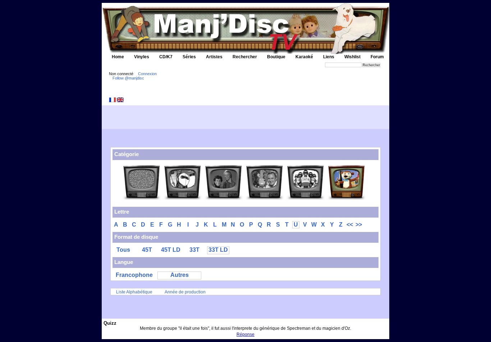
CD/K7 (166, 56)
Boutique (276, 56)
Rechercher (245, 56)
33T (194, 250)
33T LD (218, 250)
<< (350, 225)
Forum (377, 56)
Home (118, 56)
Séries (189, 56)
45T (147, 250)
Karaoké (304, 56)
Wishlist (352, 56)
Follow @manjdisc (128, 78)
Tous (123, 250)
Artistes (214, 56)
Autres (179, 275)
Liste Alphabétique (134, 292)
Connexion (147, 74)
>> (358, 225)
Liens (328, 56)
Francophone (134, 275)
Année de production (185, 292)
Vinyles (141, 56)
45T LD (170, 250)
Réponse (245, 334)
